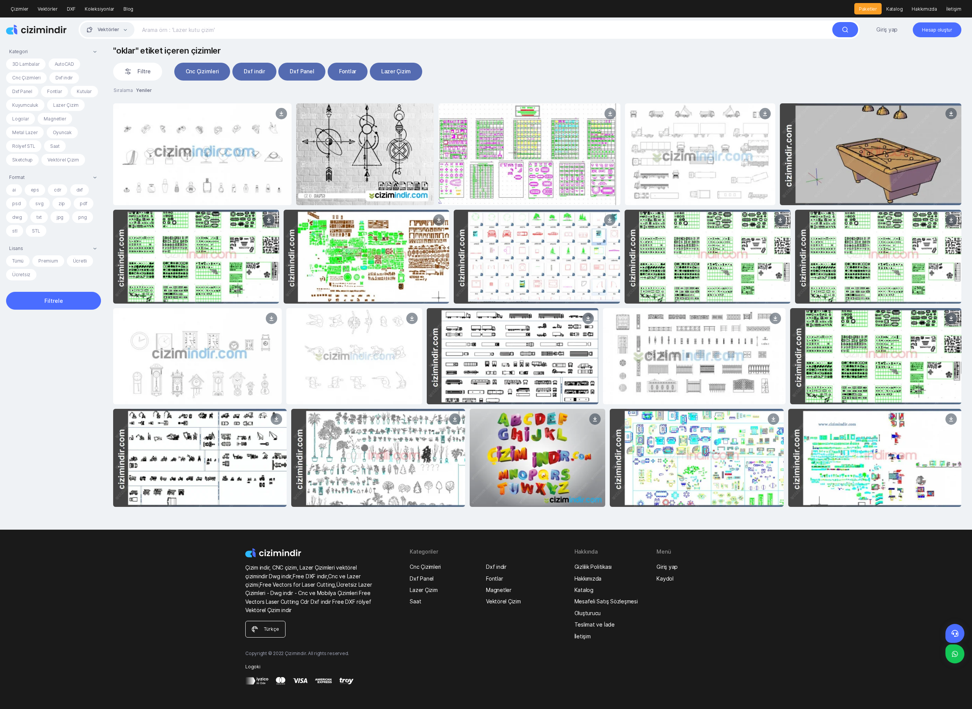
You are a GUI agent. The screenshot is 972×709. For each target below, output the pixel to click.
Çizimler (19, 9)
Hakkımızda (924, 9)
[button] (53, 51)
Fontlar (54, 91)
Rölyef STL (23, 146)
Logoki (252, 666)
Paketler (868, 9)
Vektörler (48, 9)
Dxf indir (64, 78)
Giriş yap (887, 29)
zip (61, 203)
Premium (48, 261)
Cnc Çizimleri (26, 78)
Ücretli (80, 261)
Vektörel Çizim (63, 160)
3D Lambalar (25, 64)
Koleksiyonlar (99, 9)
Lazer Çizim (66, 105)
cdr (57, 190)
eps (35, 190)
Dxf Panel (22, 91)
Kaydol (665, 578)
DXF (71, 9)
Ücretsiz (21, 274)
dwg (17, 217)
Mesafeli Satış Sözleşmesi (606, 601)
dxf (79, 190)
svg (39, 203)
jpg (60, 217)
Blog (128, 9)
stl (14, 231)
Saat (55, 146)
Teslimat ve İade (594, 624)
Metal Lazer (25, 132)
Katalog (894, 9)
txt (38, 217)
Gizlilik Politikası (593, 566)
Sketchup (22, 160)
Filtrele (53, 301)
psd (16, 203)
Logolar (20, 119)
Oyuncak (62, 132)
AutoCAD (64, 64)
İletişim (953, 9)
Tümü (18, 261)
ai (14, 190)
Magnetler (55, 119)
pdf (83, 203)
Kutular (84, 91)
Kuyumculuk (25, 105)
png (82, 217)
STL (36, 231)
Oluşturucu (587, 613)
